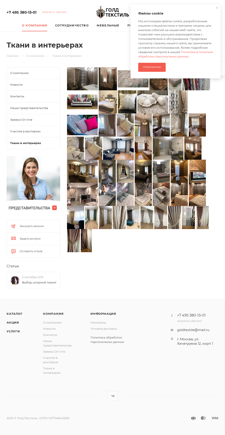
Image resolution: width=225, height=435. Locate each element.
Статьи (13, 266)
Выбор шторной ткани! (39, 282)
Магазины (98, 322)
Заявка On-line (54, 351)
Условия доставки (104, 328)
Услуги (13, 331)
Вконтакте (112, 396)
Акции (13, 322)
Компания (53, 313)
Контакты (50, 335)
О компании (52, 322)
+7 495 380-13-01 (21, 12)
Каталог (15, 313)
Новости (49, 328)
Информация (103, 313)
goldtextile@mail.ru (193, 330)
